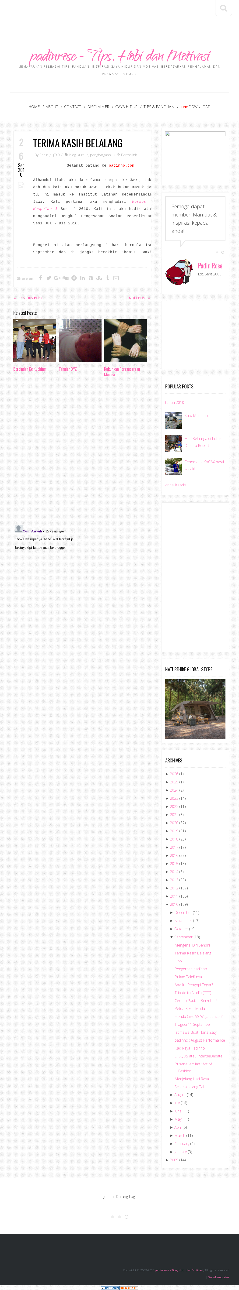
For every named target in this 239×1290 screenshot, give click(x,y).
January (180, 1151)
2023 (174, 798)
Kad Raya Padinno (190, 1048)
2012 (174, 888)
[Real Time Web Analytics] (129, 1287)
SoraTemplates (218, 1277)
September (183, 937)
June (178, 1111)
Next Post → (140, 298)
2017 (174, 847)
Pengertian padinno (191, 968)
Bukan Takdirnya (188, 976)
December (183, 912)
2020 (174, 822)
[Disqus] (82, 452)
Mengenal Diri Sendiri (192, 945)
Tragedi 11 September (193, 1024)
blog (72, 154)
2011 (174, 896)
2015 (174, 863)
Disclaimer (98, 106)
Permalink (129, 154)
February (181, 1143)
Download (200, 106)
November (183, 920)
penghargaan (100, 154)
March (179, 1135)
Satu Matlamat (197, 415)
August (180, 1094)
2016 (174, 855)
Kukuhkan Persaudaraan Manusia (122, 371)
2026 (174, 773)
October (181, 928)
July (177, 1102)
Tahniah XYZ (68, 369)
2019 (174, 831)
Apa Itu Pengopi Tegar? (194, 984)
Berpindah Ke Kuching (29, 369)
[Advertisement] (119, 13)
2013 (174, 879)
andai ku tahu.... (177, 484)
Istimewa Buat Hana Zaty (196, 1032)
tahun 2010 (174, 402)
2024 (174, 790)
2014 (174, 871)
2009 (174, 1160)
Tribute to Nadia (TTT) (193, 992)
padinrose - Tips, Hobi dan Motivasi (119, 57)
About (52, 106)
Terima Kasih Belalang (78, 142)
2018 (174, 839)
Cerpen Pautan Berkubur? (196, 1000)
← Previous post (28, 298)
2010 (174, 904)
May (178, 1119)
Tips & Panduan (159, 106)
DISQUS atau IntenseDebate (198, 1056)
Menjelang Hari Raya (192, 1078)
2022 (174, 806)
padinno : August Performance (200, 1040)
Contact (72, 106)
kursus (82, 154)
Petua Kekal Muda (190, 1008)
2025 (174, 782)
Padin (43, 154)
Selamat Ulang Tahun (192, 1086)
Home (34, 106)
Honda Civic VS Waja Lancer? (198, 1016)
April (178, 1127)
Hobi (179, 961)
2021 (174, 814)
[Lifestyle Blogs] (110, 1287)
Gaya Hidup (126, 106)
